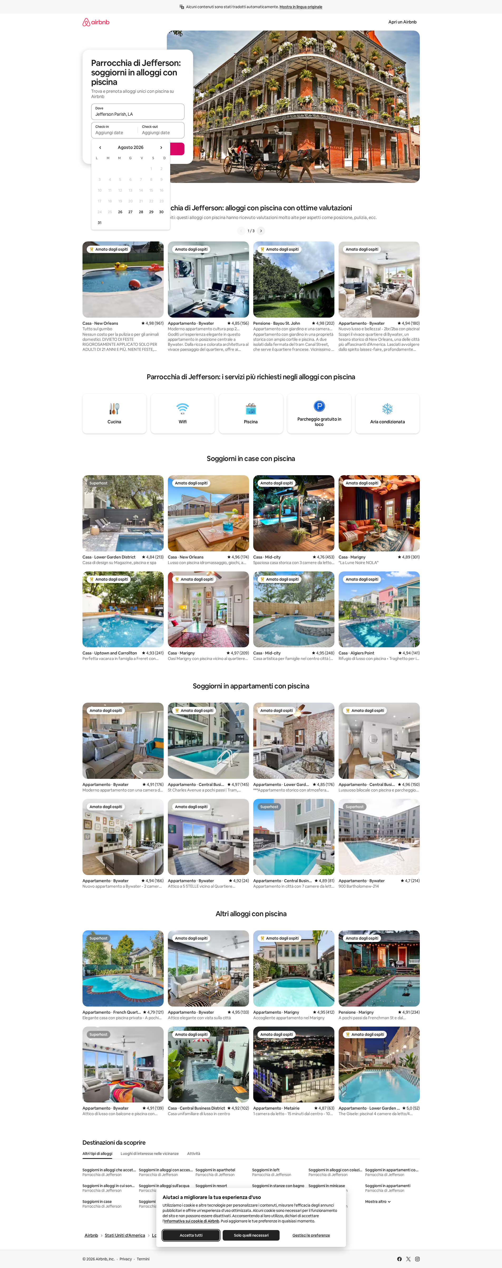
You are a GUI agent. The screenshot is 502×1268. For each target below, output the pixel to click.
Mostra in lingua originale (301, 6)
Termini (143, 1259)
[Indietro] (241, 231)
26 (120, 212)
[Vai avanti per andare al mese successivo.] (161, 147)
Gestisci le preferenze (311, 1235)
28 (141, 212)
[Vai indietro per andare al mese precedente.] (100, 147)
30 (161, 212)
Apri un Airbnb (402, 22)
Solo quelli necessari (251, 1235)
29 (151, 212)
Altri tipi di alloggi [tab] (97, 1153)
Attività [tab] (193, 1153)
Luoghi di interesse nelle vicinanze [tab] (150, 1153)
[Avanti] (261, 231)
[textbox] (114, 132)
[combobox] (137, 114)
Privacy (126, 1259)
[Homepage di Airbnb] (95, 22)
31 (99, 222)
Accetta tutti (191, 1235)
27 (130, 212)
